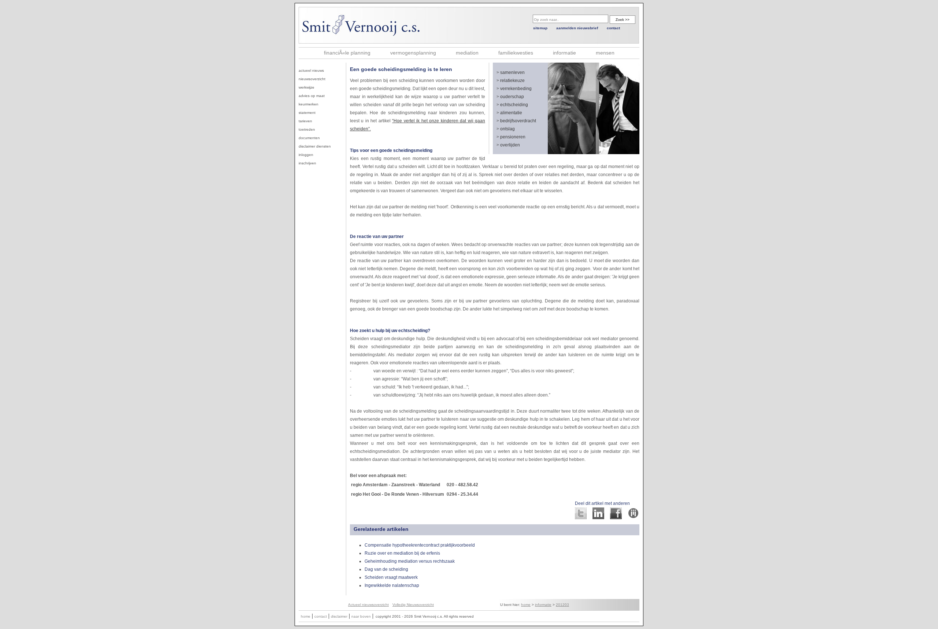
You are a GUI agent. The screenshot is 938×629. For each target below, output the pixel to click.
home (526, 605)
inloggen (306, 155)
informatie (564, 53)
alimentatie (511, 112)
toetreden (307, 129)
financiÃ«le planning (347, 53)
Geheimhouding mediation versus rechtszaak (410, 561)
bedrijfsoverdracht (518, 120)
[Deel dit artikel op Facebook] (616, 517)
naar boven (361, 616)
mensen (605, 53)
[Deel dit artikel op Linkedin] (598, 517)
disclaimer (339, 616)
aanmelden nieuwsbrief (577, 28)
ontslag (507, 128)
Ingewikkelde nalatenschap (392, 585)
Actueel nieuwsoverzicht (368, 605)
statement (307, 113)
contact (613, 28)
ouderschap (512, 96)
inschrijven (307, 163)
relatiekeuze (512, 80)
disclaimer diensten (315, 146)
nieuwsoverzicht (312, 79)
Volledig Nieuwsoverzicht (413, 605)
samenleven (512, 72)
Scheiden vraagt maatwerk (391, 577)
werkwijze (306, 87)
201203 (562, 605)
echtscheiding (514, 104)
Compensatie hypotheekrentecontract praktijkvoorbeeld (420, 545)
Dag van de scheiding (386, 569)
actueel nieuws (311, 70)
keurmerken (308, 104)
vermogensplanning (413, 53)
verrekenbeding (516, 88)
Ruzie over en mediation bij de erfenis (402, 553)
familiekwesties (515, 53)
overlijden (510, 145)
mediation (467, 53)
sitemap (540, 28)
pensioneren (512, 136)
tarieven (305, 121)
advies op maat (312, 96)
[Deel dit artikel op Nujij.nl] (633, 517)
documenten (309, 138)
